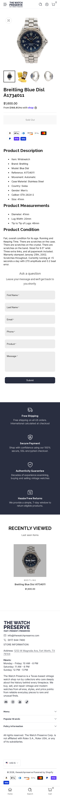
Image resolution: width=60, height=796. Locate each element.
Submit (30, 380)
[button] (40, 4)
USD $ (12, 763)
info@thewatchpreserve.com (23, 635)
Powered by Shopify (43, 772)
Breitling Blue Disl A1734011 (30, 584)
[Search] (40, 4)
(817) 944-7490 (16, 640)
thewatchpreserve (24, 772)
